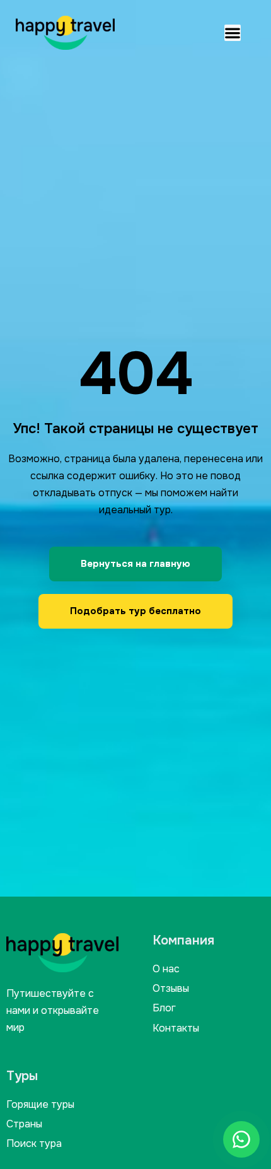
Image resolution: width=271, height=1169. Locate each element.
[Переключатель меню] (232, 33)
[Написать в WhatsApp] (241, 1139)
